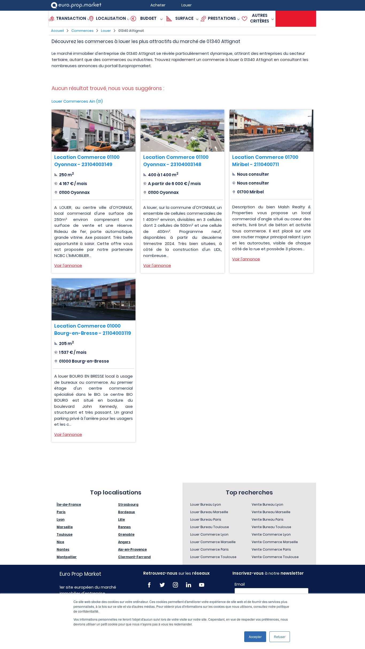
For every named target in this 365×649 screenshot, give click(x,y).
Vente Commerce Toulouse (275, 557)
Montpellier (67, 557)
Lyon (60, 519)
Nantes (63, 549)
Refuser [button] (279, 636)
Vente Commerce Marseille (275, 542)
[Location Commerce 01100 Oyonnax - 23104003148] (182, 131)
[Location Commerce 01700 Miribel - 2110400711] (271, 131)
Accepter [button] (255, 636)
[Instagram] (175, 585)
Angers (124, 542)
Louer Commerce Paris (209, 549)
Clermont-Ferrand (134, 557)
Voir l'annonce (68, 265)
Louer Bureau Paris (205, 519)
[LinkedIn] (189, 585)
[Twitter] (162, 585)
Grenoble (126, 534)
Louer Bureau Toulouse (209, 527)
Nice (60, 542)
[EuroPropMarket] (76, 5)
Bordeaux (126, 512)
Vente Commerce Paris (271, 549)
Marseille (65, 527)
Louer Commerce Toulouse (213, 557)
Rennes (124, 527)
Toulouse (64, 534)
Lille (121, 519)
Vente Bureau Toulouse (271, 527)
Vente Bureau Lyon (267, 504)
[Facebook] (149, 585)
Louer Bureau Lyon (205, 504)
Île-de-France (69, 504)
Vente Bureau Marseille (271, 512)
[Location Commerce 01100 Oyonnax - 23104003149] (93, 131)
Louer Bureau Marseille (209, 512)
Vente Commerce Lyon (271, 534)
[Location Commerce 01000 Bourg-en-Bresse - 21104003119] (93, 299)
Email (240, 584)
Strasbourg (128, 504)
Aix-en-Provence (132, 549)
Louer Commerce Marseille (213, 542)
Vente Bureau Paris (268, 519)
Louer (106, 30)
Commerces (82, 30)
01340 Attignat (131, 30)
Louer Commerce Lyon (209, 534)
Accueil (57, 30)
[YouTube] (202, 585)
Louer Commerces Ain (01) (77, 101)
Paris (61, 512)
